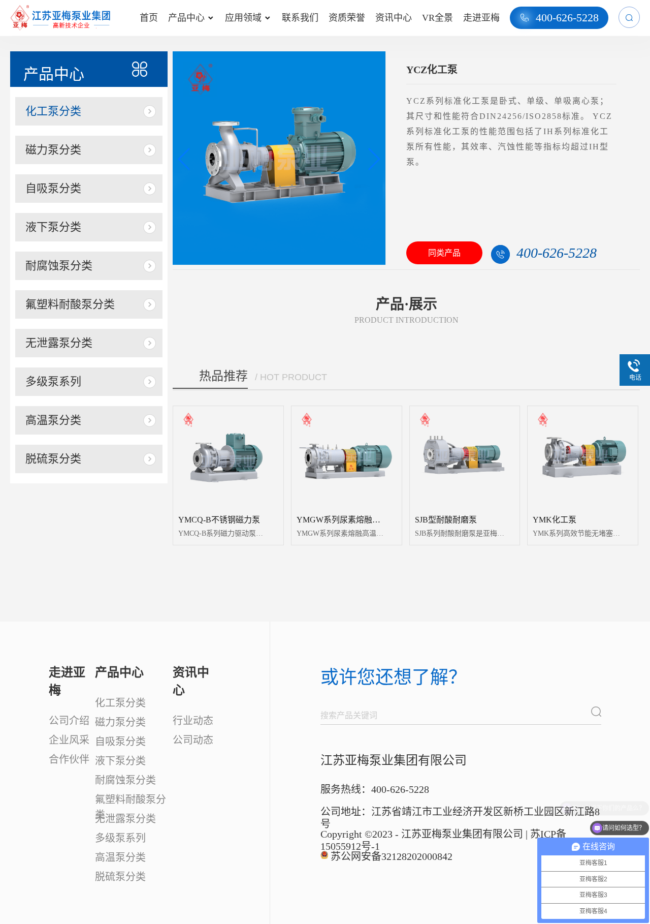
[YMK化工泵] (583, 456)
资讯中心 (393, 18)
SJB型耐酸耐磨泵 (446, 519)
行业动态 (193, 720)
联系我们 (300, 18)
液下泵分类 (53, 227)
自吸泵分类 (53, 188)
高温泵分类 (53, 420)
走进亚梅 (481, 18)
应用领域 (247, 18)
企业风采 (69, 740)
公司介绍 (69, 720)
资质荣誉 (347, 18)
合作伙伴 (69, 759)
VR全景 (437, 18)
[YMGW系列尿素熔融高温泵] (346, 456)
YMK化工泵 (554, 519)
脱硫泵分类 (53, 458)
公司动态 (193, 740)
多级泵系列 (53, 381)
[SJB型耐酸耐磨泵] (465, 456)
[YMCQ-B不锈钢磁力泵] (228, 456)
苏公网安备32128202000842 (391, 856)
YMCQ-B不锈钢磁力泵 (219, 519)
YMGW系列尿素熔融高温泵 (347, 519)
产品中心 (190, 18)
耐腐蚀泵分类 (58, 265)
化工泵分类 (53, 111)
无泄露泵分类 (58, 342)
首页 (149, 18)
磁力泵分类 (53, 149)
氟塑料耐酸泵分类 (70, 304)
